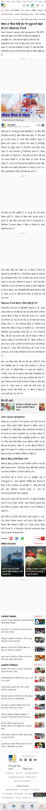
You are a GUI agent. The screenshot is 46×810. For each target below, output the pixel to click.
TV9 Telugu (35, 789)
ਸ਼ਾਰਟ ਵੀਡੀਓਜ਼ (15, 10)
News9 (8, 2)
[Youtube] (11, 538)
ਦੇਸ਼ (22, 10)
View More (38, 543)
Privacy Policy (31, 777)
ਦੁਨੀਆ (27, 10)
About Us (19, 773)
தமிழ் (40, 2)
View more (38, 616)
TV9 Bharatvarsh (12, 789)
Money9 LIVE (38, 797)
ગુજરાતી (30, 2)
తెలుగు (19, 2)
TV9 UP (18, 797)
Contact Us (10, 773)
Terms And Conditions (22, 781)
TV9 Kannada (7, 793)
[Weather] (24, 5)
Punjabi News (6, 19)
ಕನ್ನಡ (13, 2)
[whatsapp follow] (22, 538)
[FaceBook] (21, 760)
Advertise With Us (31, 773)
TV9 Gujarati (29, 793)
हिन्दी (2, 2)
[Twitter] (25, 760)
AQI (27, 5)
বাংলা (35, 2)
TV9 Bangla (18, 793)
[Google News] (17, 538)
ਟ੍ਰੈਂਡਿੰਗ (33, 10)
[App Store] (29, 769)
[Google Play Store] (15, 767)
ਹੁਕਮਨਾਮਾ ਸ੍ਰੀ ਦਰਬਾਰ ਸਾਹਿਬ (24, 14)
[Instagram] (30, 760)
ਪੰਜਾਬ (7, 10)
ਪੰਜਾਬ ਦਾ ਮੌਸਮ (8, 14)
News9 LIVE (26, 797)
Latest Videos (9, 664)
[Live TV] (37, 5)
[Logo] (3, 5)
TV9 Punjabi (11, 125)
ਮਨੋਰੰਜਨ (40, 10)
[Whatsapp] (32, 5)
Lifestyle (16, 19)
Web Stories (8, 543)
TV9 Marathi (24, 789)
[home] (2, 10)
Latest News (8, 616)
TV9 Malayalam (8, 797)
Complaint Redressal (16, 777)
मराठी (24, 2)
